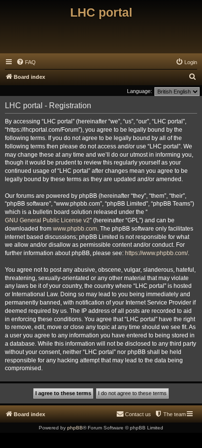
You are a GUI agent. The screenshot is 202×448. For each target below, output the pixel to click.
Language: (139, 91)
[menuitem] (26, 62)
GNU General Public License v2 (47, 220)
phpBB (75, 427)
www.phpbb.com (75, 228)
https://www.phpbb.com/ (156, 253)
